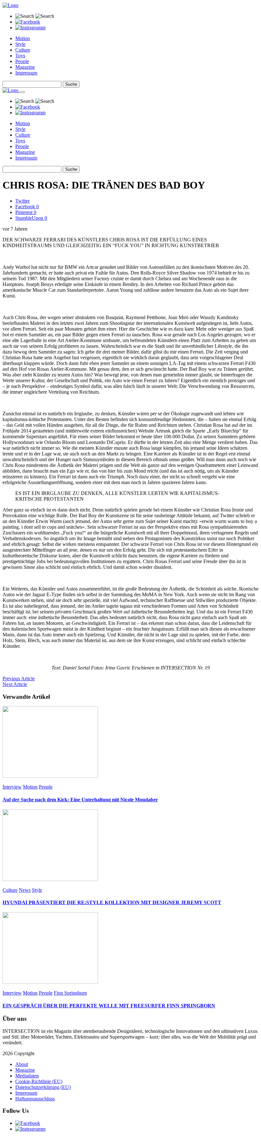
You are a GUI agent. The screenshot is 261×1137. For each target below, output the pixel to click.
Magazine (25, 67)
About (21, 1064)
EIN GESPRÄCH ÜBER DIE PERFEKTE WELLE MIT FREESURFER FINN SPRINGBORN (109, 1005)
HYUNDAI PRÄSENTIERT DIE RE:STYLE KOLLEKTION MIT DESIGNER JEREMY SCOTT (112, 902)
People (22, 61)
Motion (22, 38)
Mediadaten (27, 1075)
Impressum (26, 72)
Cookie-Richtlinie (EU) (38, 1081)
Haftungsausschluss (35, 1098)
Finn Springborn (70, 993)
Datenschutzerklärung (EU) (43, 1087)
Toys (20, 55)
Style (20, 44)
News (25, 890)
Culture (22, 50)
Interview (12, 787)
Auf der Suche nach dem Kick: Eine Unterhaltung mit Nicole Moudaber (80, 799)
